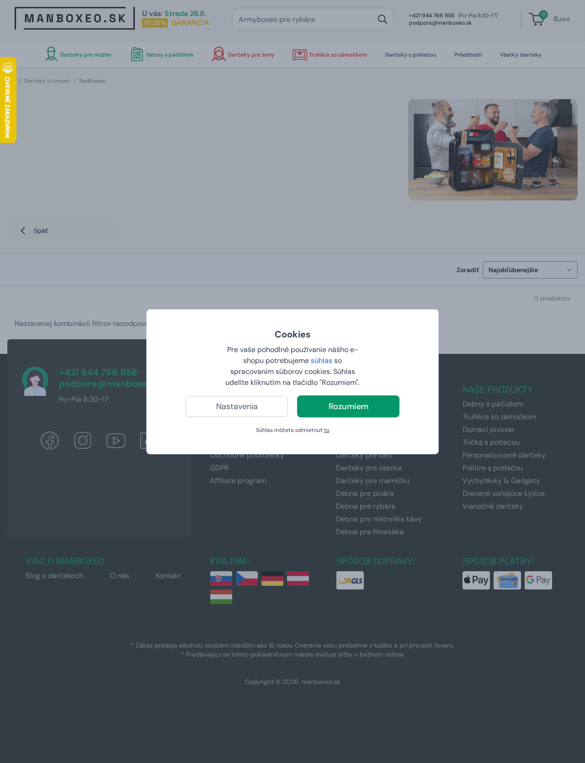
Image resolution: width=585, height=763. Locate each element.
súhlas (321, 360)
